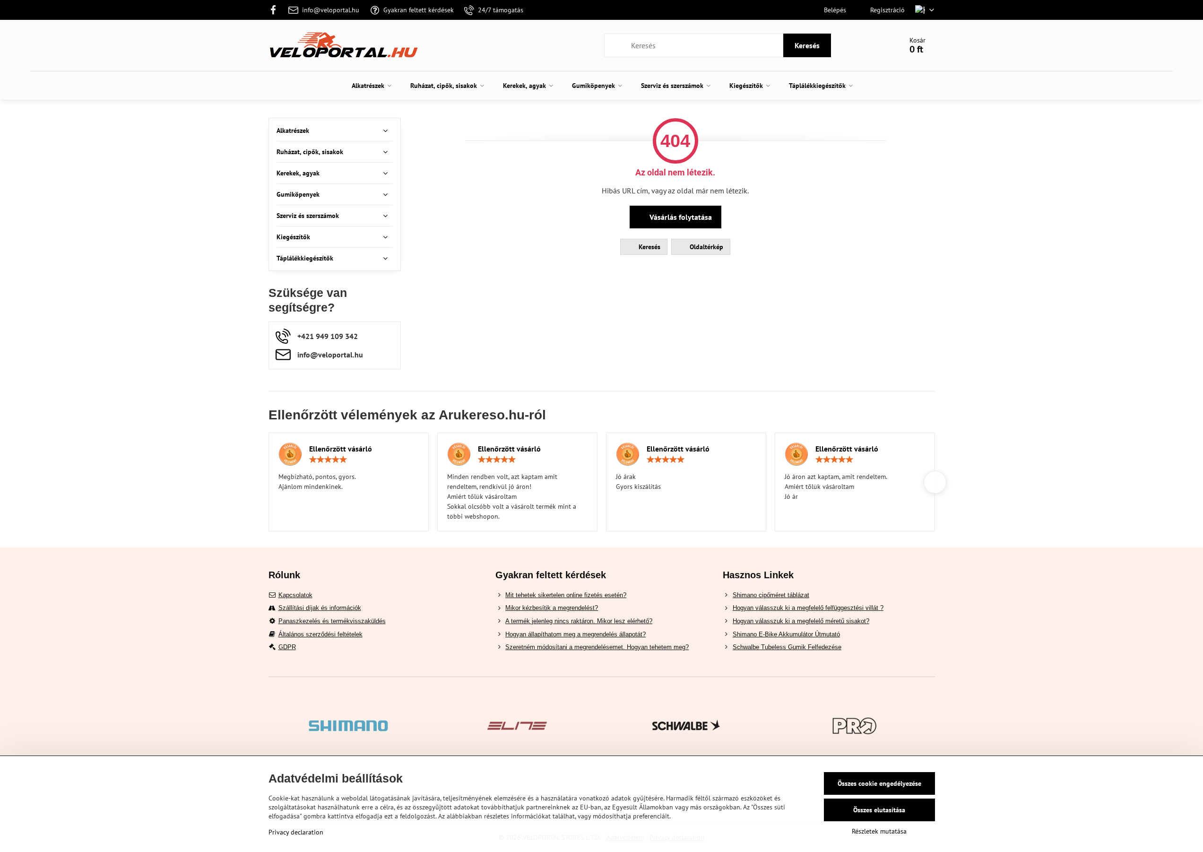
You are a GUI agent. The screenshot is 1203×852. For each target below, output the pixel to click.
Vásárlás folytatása (680, 217)
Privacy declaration (295, 832)
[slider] (328, 459)
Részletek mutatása (879, 831)
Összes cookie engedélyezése (879, 783)
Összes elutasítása (879, 810)
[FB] (276, 10)
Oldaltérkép (705, 247)
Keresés (807, 45)
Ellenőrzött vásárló (340, 448)
